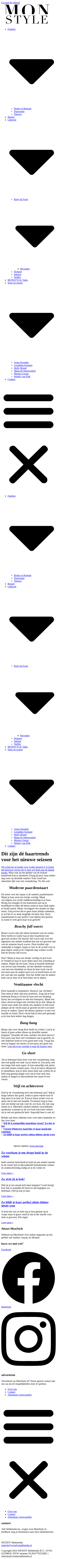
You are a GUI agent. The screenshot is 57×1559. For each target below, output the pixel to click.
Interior (17, 274)
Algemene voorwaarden (20, 1394)
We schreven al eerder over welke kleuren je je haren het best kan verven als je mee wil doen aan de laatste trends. (27, 870)
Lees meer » (7, 1173)
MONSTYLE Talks (18, 280)
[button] (28, 437)
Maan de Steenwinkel (25, 371)
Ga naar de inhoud (10, 2)
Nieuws (18, 114)
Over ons (12, 1389)
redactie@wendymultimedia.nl (16, 1545)
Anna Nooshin (21, 362)
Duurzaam (19, 111)
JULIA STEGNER (36, 1146)
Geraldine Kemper (23, 365)
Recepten (25, 268)
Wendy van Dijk (22, 376)
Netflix (17, 277)
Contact (11, 379)
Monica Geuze (21, 373)
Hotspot (18, 271)
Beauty (11, 117)
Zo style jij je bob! (13, 1179)
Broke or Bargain (22, 108)
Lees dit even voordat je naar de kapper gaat (30, 1046)
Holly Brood (20, 368)
